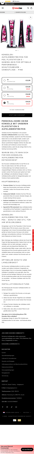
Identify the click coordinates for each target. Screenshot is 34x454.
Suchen (4, 352)
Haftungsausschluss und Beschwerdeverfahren (14, 364)
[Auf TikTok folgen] (12, 407)
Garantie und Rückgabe (8, 361)
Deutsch (26, 412)
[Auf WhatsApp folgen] (16, 407)
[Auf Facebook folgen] (2, 407)
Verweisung (5, 376)
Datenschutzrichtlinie (7, 367)
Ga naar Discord (27, 449)
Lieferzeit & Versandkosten (9, 358)
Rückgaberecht (6, 373)
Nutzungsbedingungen (8, 370)
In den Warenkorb (17, 110)
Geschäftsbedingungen (8, 355)
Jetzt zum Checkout (17, 115)
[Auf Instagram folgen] (7, 407)
